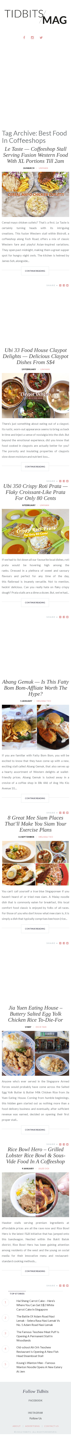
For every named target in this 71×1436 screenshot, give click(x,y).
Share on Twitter (67, 285)
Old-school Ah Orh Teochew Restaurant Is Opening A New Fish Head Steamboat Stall (37, 1352)
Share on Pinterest (60, 285)
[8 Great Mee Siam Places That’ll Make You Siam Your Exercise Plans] (35, 883)
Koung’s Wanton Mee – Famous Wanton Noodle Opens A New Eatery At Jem (39, 1367)
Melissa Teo (44, 701)
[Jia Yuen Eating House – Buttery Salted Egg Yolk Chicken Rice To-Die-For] (35, 1073)
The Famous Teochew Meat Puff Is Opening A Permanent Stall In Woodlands (37, 1336)
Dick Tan (41, 1027)
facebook (24, 37)
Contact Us (51, 1426)
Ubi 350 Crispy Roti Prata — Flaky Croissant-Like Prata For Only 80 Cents (35, 492)
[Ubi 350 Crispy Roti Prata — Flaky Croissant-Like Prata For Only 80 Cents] (35, 552)
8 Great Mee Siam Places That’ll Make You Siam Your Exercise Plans (35, 824)
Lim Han (43, 168)
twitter (41, 37)
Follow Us (35, 1418)
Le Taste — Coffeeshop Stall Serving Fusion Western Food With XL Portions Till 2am (35, 155)
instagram (32, 37)
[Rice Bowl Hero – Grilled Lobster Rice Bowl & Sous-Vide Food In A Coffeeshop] (35, 1215)
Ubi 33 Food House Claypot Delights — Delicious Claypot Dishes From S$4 (35, 356)
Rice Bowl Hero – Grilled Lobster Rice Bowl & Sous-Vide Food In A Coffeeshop (35, 1155)
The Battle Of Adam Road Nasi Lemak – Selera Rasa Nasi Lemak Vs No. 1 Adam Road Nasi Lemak (38, 1321)
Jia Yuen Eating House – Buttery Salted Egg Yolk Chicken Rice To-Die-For (35, 1014)
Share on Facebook (64, 285)
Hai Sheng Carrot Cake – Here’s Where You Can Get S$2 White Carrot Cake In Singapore (35, 1305)
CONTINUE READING (35, 271)
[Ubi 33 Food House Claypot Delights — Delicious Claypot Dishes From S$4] (35, 415)
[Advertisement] (35, 90)
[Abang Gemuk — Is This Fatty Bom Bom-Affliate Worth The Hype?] (35, 747)
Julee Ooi (43, 1168)
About (17, 1426)
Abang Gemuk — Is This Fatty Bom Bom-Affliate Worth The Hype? (35, 688)
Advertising (32, 1426)
